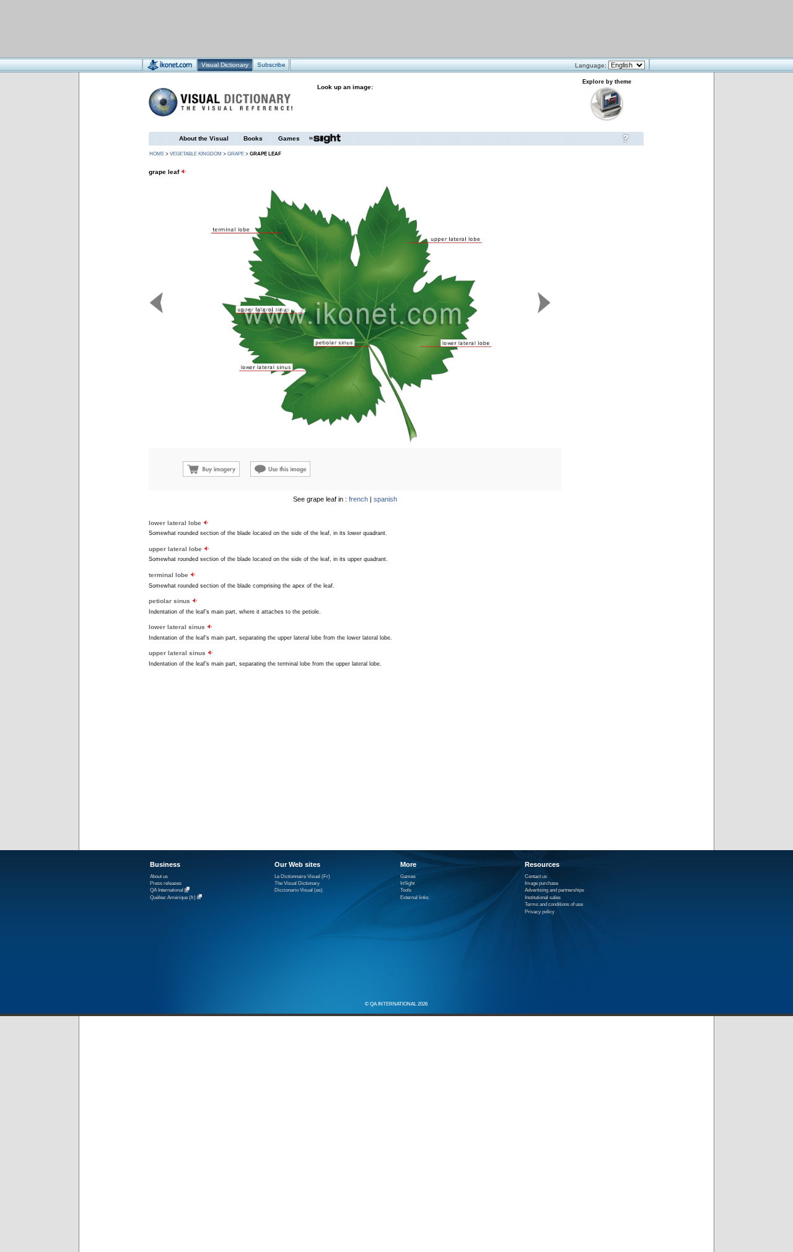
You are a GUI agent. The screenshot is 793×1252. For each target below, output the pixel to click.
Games (289, 138)
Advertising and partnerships (554, 890)
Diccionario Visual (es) (298, 890)
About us (159, 876)
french (358, 499)
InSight (407, 883)
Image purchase (541, 883)
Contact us (536, 876)
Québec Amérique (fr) (173, 897)
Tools (405, 890)
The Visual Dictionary (297, 883)
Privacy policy (539, 912)
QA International (166, 890)
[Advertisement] (360, 28)
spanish (385, 499)
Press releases (166, 883)
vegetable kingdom (196, 154)
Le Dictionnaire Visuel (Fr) (302, 876)
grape (235, 154)
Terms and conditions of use (554, 904)
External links (414, 897)
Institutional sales (543, 897)
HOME (156, 154)
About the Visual (204, 138)
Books (253, 138)
